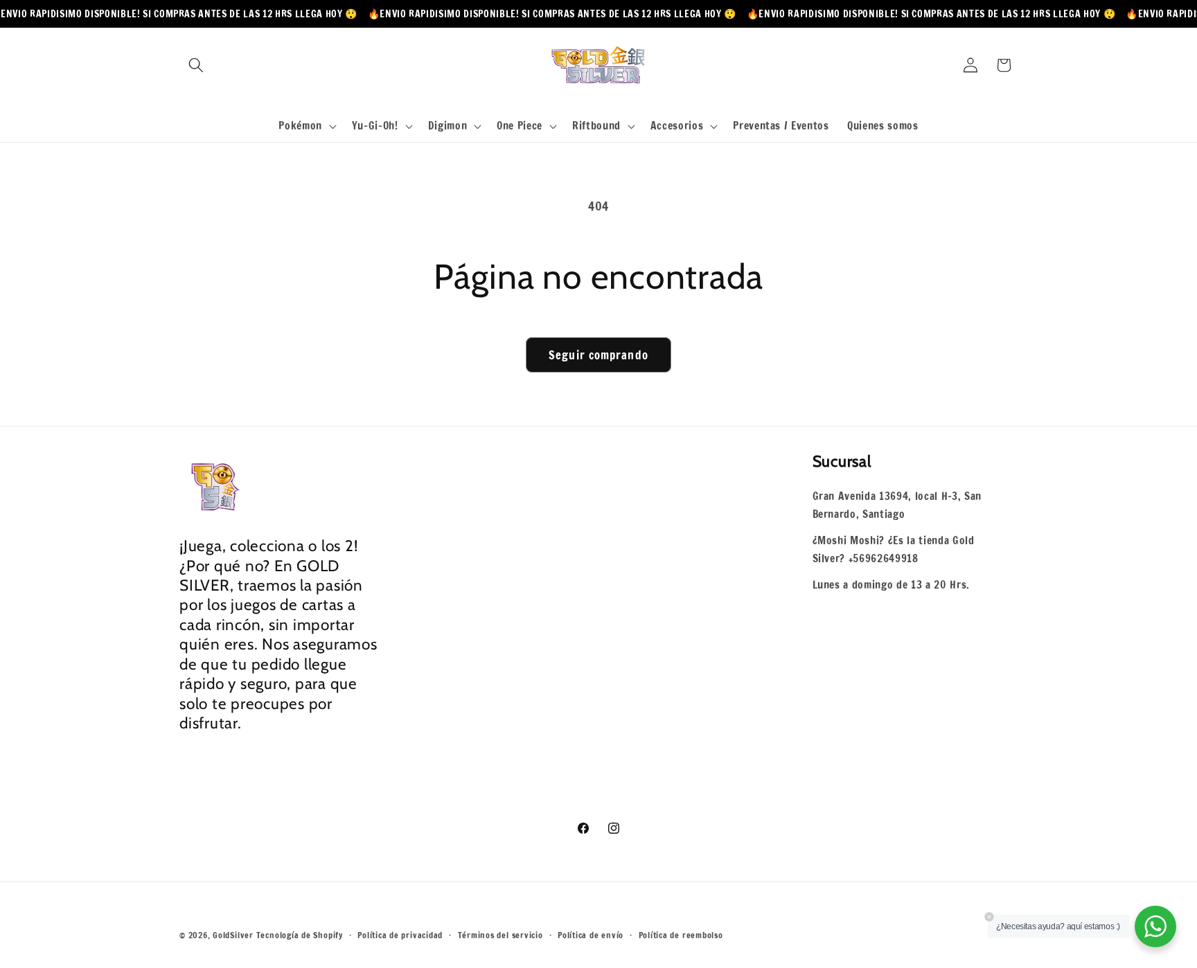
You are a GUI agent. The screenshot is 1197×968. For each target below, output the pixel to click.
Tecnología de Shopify (299, 935)
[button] (196, 65)
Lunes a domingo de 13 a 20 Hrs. (891, 584)
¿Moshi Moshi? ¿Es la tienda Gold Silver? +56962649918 (894, 549)
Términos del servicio (500, 935)
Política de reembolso (681, 935)
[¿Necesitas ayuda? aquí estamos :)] (1155, 926)
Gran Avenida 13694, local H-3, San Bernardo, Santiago (897, 505)
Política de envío (590, 935)
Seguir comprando (598, 355)
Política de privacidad (400, 935)
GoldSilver (233, 935)
